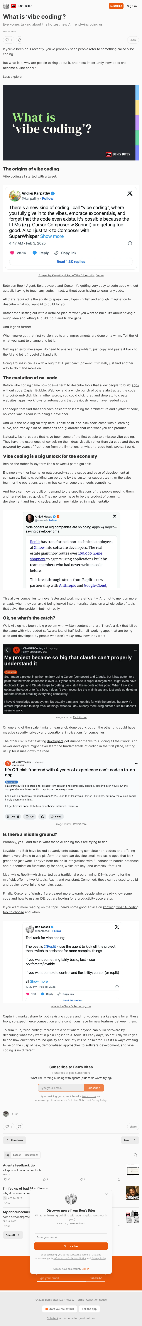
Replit (25, 874)
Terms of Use (89, 1254)
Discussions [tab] (31, 1155)
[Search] (135, 1155)
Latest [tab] (17, 1155)
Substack (52, 1318)
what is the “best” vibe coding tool (71, 1006)
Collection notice (96, 1299)
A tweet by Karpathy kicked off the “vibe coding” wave (71, 275)
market (23, 1016)
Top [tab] (7, 1155)
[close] (106, 1194)
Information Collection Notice (70, 1258)
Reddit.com (80, 717)
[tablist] (21, 1155)
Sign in (132, 6)
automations (56, 400)
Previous (17, 1140)
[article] (71, 1172)
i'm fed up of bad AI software (25, 1188)
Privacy (69, 1299)
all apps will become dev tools (22, 1170)
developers (55, 741)
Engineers (10, 472)
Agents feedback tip (19, 1165)
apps (135, 385)
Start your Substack (61, 1309)
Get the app (89, 1309)
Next (127, 1140)
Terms (80, 1299)
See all (10, 1235)
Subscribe (116, 6)
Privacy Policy (99, 1258)
